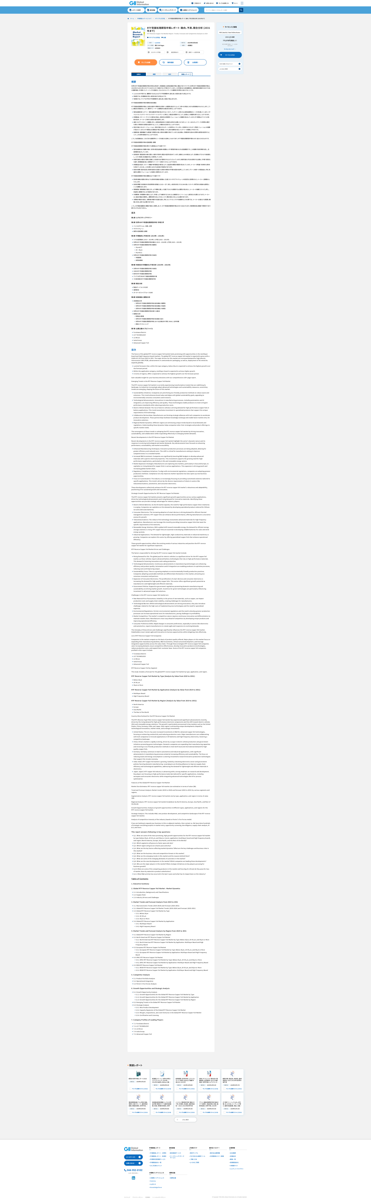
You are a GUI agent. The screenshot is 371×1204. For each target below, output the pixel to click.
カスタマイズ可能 (156, 52)
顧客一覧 (233, 1159)
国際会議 (173, 1178)
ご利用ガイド (193, 1148)
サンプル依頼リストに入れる (140, 1089)
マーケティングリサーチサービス (177, 1157)
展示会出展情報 (215, 1153)
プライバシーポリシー (137, 1197)
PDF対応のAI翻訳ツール (197, 1156)
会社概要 (233, 1153)
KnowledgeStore (156, 1187)
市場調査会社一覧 (155, 1162)
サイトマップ (127, 1197)
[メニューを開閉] (242, 3)
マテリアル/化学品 (160, 18)
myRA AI (153, 1184)
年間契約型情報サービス (157, 1159)
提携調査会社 (234, 1162)
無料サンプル (194, 1153)
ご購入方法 (193, 1159)
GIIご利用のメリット (156, 1165)
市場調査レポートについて (144, 18)
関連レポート (185, 74)
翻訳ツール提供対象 (195, 52)
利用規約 (147, 1197)
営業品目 (233, 1156)
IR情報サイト (234, 1165)
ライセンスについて (229, 49)
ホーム (132, 18)
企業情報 (232, 1148)
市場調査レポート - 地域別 (158, 1156)
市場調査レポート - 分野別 (158, 1153)
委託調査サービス (175, 1153)
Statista (153, 1181)
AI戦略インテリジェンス (157, 1178)
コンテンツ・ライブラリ (236, 1169)
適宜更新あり (175, 52)
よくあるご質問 (194, 1162)
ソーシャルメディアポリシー (159, 1197)
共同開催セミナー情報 (217, 1156)
